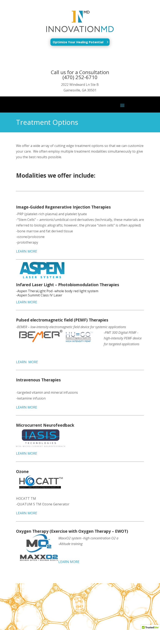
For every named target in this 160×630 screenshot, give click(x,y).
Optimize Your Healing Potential (78, 42)
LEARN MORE (26, 251)
